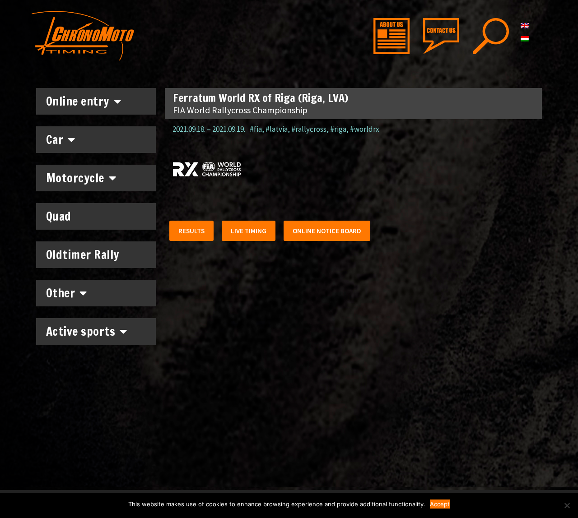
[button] (191, 231)
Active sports (81, 331)
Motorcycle (75, 178)
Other (60, 293)
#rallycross (308, 129)
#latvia (277, 129)
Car (55, 139)
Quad (58, 216)
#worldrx (364, 129)
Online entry (77, 101)
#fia (256, 129)
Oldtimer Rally (82, 254)
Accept (440, 504)
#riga (338, 129)
